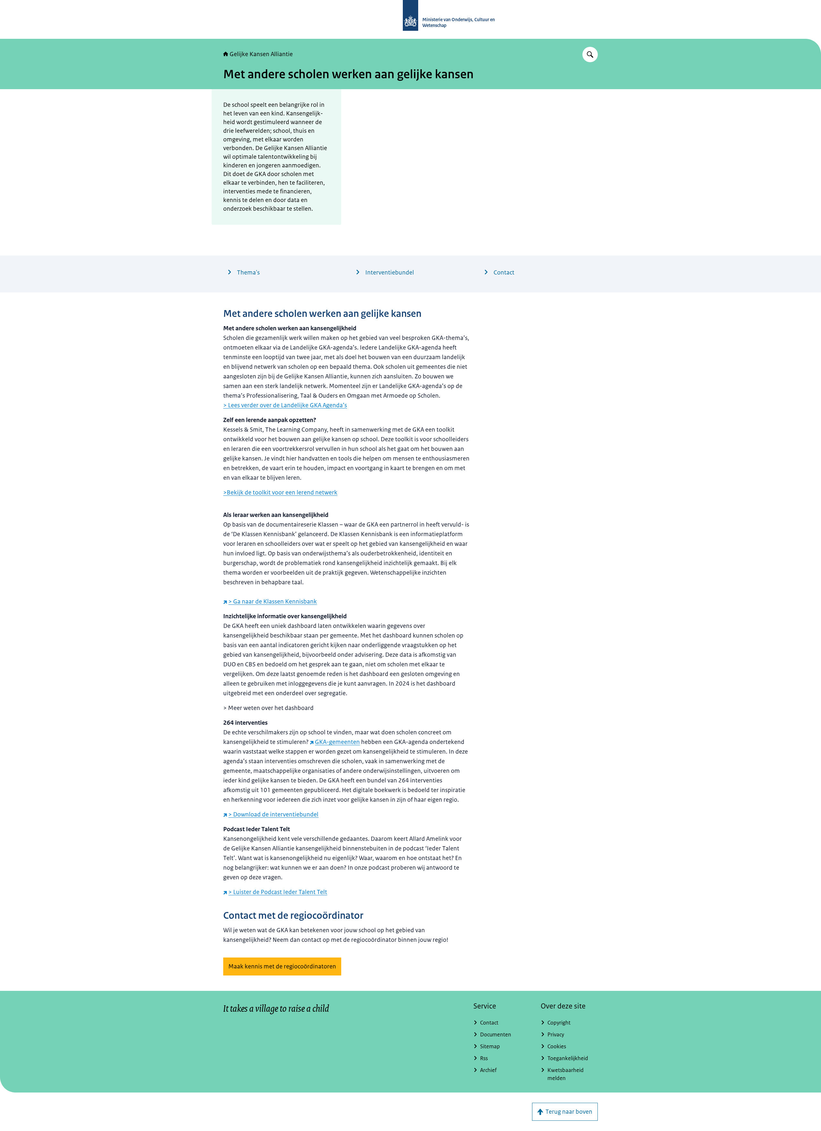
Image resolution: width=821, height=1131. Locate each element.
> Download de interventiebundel (273, 814)
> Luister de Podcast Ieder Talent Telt (277, 892)
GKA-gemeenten (337, 742)
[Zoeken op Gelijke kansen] (590, 54)
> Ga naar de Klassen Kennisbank (272, 601)
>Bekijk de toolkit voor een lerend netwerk (280, 492)
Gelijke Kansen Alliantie (261, 54)
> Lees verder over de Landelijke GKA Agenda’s (285, 405)
